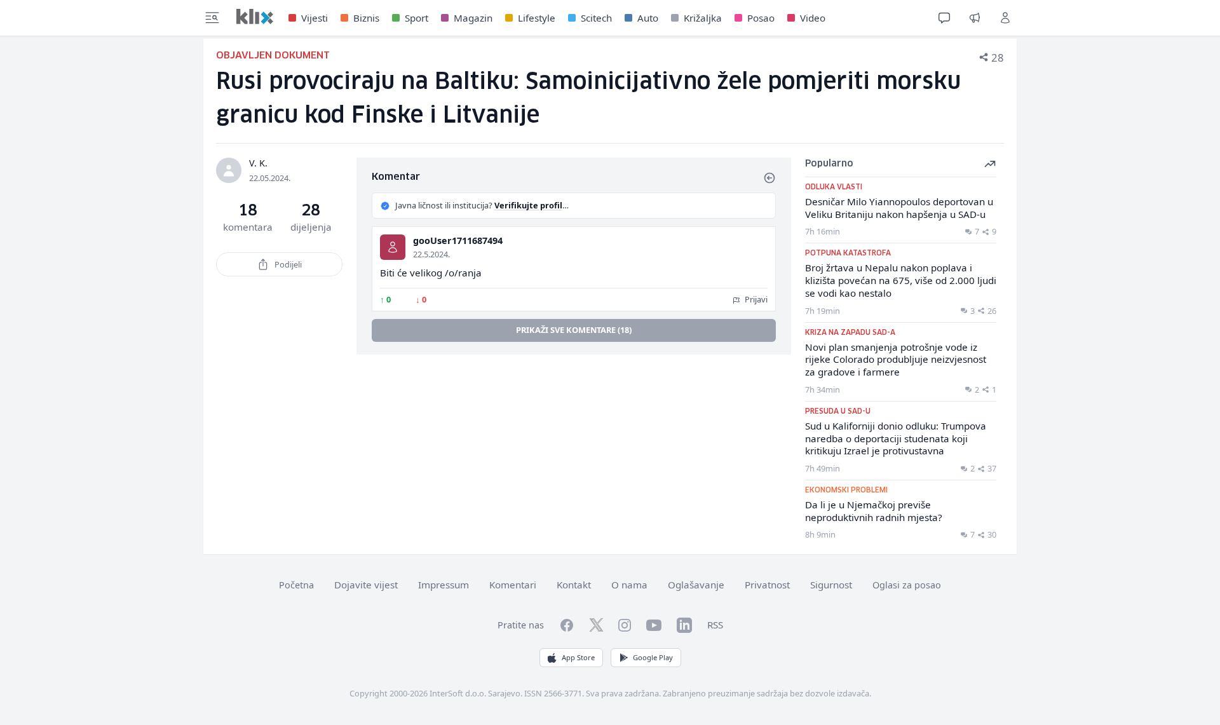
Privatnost (767, 584)
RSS (715, 624)
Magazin (473, 17)
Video (812, 17)
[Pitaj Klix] (944, 17)
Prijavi (755, 299)
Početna (296, 585)
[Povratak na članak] (769, 178)
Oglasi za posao (906, 585)
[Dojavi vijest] (974, 17)
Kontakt (574, 584)
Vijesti (314, 17)
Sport (416, 17)
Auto (647, 17)
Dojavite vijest (366, 584)
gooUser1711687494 (458, 240)
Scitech (596, 17)
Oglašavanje (696, 584)
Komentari (512, 584)
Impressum (443, 584)
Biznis (366, 17)
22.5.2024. (431, 254)
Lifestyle (536, 17)
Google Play (653, 657)
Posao (761, 17)
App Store (578, 657)
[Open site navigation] (212, 18)
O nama (629, 584)
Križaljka (703, 17)
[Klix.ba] (254, 16)
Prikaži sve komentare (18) (574, 329)
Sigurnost (831, 584)
